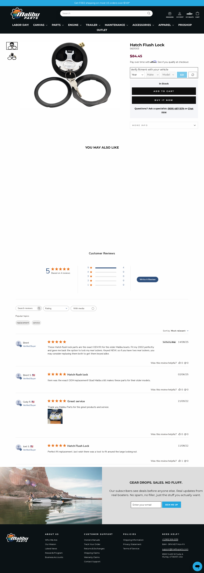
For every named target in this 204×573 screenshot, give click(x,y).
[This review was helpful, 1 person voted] (180, 461)
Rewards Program (54, 553)
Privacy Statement (132, 544)
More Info (140, 125)
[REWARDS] (169, 13)
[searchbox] (26, 308)
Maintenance (115, 24)
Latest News (51, 548)
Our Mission (50, 544)
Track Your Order (92, 544)
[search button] (149, 13)
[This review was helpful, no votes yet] (180, 363)
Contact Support (92, 561)
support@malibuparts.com (175, 549)
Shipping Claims (91, 553)
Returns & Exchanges (94, 548)
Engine (73, 24)
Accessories (142, 24)
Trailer (92, 24)
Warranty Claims (91, 557)
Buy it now (164, 100)
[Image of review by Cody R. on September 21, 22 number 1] (55, 416)
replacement (23, 322)
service (36, 322)
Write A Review (148, 279)
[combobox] (56, 308)
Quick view (29, 222)
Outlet (102, 29)
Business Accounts (54, 557)
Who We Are (51, 540)
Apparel (165, 24)
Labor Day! (20, 24)
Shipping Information (133, 540)
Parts (56, 24)
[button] (189, 13)
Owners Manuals (92, 540)
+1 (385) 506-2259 (170, 539)
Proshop (185, 24)
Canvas (39, 24)
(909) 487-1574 (176, 108)
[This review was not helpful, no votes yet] (185, 363)
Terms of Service (131, 548)
